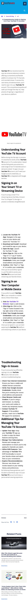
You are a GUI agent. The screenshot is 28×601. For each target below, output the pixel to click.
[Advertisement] (14, 56)
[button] (11, 522)
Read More (4, 565)
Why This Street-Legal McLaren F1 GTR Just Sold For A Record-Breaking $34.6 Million (11, 554)
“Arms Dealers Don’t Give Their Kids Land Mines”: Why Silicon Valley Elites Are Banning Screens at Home (13, 588)
